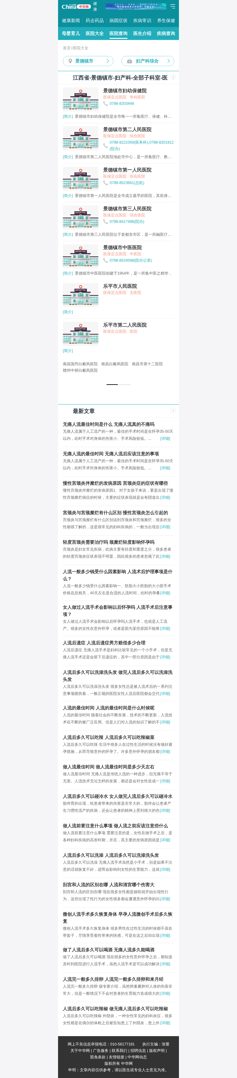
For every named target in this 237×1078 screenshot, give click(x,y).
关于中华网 (80, 1050)
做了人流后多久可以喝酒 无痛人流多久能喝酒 (108, 949)
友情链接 (116, 1057)
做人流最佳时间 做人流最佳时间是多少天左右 (108, 766)
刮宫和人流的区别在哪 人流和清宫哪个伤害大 (108, 884)
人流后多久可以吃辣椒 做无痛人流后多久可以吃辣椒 (115, 1008)
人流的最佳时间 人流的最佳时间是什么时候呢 (108, 707)
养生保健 (166, 20)
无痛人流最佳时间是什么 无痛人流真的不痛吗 (108, 424)
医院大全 (95, 33)
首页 (67, 48)
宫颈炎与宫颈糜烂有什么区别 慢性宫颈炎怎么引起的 (115, 512)
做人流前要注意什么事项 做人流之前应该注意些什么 (115, 825)
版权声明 (157, 1050)
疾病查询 (166, 33)
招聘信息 (138, 1050)
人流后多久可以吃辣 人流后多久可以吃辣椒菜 (108, 737)
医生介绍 (142, 33)
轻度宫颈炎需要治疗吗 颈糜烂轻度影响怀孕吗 (108, 542)
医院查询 (118, 33)
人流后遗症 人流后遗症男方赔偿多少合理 (104, 642)
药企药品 (95, 20)
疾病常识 (142, 20)
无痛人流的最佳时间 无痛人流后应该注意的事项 (111, 453)
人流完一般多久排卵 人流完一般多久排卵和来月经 (113, 979)
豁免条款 (98, 1057)
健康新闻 (71, 20)
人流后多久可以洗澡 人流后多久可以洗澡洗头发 (111, 855)
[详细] (165, 438)
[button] (112, 384)
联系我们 (119, 1050)
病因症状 (118, 20)
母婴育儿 (71, 33)
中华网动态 (137, 1057)
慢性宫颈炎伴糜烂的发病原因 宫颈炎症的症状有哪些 (115, 483)
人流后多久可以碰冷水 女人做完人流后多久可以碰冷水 (118, 796)
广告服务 (101, 1050)
